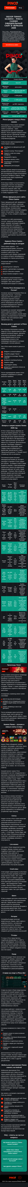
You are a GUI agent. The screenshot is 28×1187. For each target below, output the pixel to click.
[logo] (13, 3)
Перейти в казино (12, 45)
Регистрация (10, 7)
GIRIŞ (20, 1184)
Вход (20, 7)
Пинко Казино (21, 1181)
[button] (25, 1181)
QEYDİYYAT (7, 1184)
